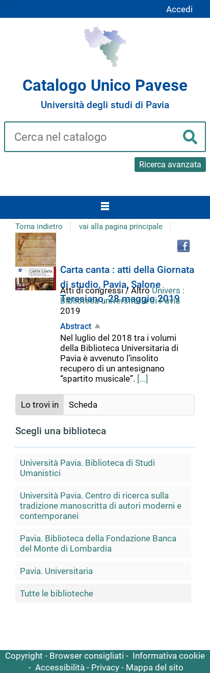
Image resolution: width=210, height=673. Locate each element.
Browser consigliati (86, 656)
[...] (142, 378)
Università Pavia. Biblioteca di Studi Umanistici (87, 468)
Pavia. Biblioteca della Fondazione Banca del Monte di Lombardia (98, 543)
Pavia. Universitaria (56, 571)
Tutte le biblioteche (56, 593)
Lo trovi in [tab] (40, 405)
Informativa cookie (169, 656)
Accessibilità (60, 667)
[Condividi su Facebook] (183, 246)
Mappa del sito (154, 667)
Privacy (105, 667)
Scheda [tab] (83, 405)
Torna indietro (39, 226)
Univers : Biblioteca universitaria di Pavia (122, 295)
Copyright (24, 656)
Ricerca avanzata (170, 164)
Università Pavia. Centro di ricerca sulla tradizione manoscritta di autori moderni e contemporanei (100, 505)
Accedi (179, 9)
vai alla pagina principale (121, 226)
